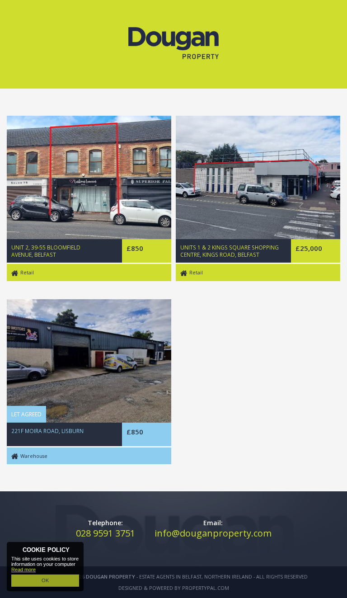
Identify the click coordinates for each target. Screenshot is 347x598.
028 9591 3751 (105, 533)
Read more (23, 569)
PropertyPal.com (205, 587)
